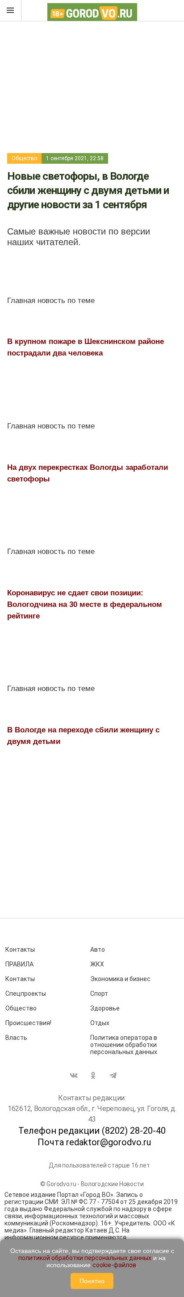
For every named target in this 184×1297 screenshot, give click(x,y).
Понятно (92, 1281)
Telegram (113, 1075)
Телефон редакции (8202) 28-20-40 (92, 1130)
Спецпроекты (25, 993)
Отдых (99, 1022)
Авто (97, 949)
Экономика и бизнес (120, 978)
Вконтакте (73, 1075)
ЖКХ (97, 964)
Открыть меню (10, 10)
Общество (24, 158)
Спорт (99, 993)
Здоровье (105, 1008)
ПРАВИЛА (19, 964)
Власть (16, 1037)
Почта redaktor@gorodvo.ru (94, 1142)
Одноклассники (93, 1075)
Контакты (20, 949)
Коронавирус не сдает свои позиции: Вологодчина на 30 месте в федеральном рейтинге (84, 604)
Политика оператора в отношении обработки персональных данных (123, 1044)
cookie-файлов (114, 1265)
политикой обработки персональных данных (84, 1257)
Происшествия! (28, 1022)
